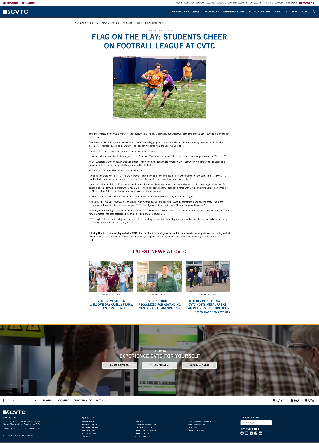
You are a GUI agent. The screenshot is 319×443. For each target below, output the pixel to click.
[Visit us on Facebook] (242, 434)
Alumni (179, 3)
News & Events (255, 3)
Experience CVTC (234, 11)
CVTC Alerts (193, 427)
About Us (281, 11)
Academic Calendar (90, 424)
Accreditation (140, 436)
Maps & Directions (89, 430)
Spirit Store (268, 3)
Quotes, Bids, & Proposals (146, 430)
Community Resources (205, 3)
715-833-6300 (9, 421)
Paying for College (83, 400)
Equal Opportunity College (145, 424)
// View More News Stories (212, 312)
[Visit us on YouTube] (246, 434)
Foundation (189, 3)
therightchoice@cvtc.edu (30, 421)
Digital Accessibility (196, 430)
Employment (140, 421)
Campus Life (101, 400)
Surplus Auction (88, 436)
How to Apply (63, 400)
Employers (221, 3)
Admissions (211, 11)
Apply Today (299, 11)
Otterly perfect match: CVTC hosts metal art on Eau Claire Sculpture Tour (207, 305)
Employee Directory (90, 427)
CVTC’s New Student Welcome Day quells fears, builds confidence (111, 305)
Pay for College (259, 11)
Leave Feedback (34, 429)
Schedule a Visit (199, 365)
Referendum (291, 3)
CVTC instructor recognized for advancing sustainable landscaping (159, 305)
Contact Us (279, 3)
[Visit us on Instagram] (251, 434)
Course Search (88, 421)
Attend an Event (159, 365)
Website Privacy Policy (197, 424)
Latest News (101, 23)
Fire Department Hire (143, 427)
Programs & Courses (185, 11)
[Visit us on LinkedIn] (260, 434)
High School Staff (89, 433)
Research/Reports (142, 433)
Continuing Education (237, 3)
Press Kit (20, 429)
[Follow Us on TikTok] (255, 434)
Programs (47, 400)
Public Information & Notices (199, 421)
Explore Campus (119, 365)
